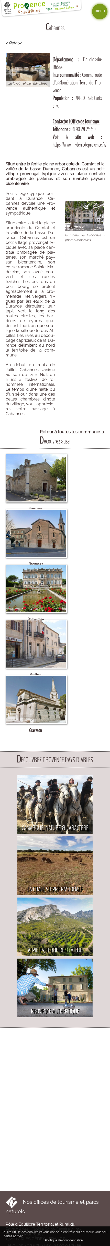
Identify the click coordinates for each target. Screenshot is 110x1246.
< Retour (13, 42)
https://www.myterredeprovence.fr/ (79, 145)
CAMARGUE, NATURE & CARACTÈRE (55, 827)
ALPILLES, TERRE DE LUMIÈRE (55, 950)
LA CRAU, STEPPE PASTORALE (55, 889)
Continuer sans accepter (67, 1236)
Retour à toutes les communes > (72, 431)
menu (100, 10)
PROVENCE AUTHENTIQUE (55, 1011)
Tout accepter (35, 1236)
